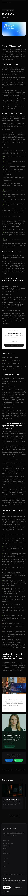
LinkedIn (10, 760)
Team (4, 851)
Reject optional (16, 887)
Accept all (6, 887)
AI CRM (5, 848)
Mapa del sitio (6, 864)
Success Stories (6, 853)
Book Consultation (13, 345)
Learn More (14, 341)
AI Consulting (6, 845)
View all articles (14, 816)
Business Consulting (8, 843)
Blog (4, 861)
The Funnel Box (7, 3)
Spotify (4, 866)
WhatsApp (19, 760)
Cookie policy (5, 884)
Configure (6, 891)
